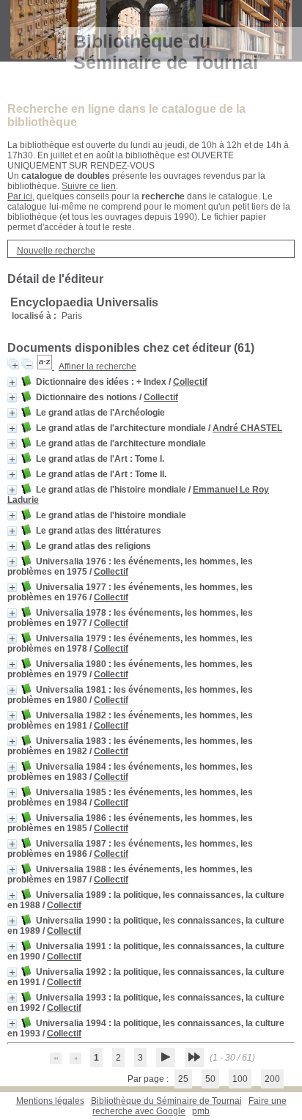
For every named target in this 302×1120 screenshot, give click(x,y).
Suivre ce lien (89, 186)
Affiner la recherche (97, 366)
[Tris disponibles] (45, 366)
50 (210, 1079)
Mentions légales (50, 1101)
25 (183, 1079)
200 (272, 1079)
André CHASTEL (247, 428)
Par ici (19, 196)
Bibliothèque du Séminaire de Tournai (166, 1101)
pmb (201, 1111)
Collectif (190, 382)
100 (240, 1079)
